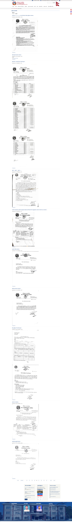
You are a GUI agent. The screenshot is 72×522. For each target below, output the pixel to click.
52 (41, 480)
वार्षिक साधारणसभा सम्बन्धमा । (16, 288)
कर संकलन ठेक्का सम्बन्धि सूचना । (53, 489)
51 (38, 480)
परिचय (16, 6)
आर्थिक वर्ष (13, 12)
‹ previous (22, 480)
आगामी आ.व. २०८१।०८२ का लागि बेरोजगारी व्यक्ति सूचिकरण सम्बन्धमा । (23, 15)
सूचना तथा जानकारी (30, 6)
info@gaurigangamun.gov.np (52, 510)
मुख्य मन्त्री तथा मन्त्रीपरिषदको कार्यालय (16, 511)
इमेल (37, 6)
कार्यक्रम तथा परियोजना (21, 6)
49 (34, 480)
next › (51, 480)
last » (54, 480)
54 (46, 480)
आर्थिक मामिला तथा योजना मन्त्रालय (16, 514)
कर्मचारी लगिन (40, 6)
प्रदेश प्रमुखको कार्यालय (14, 509)
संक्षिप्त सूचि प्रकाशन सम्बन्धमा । (17, 54)
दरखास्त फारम (45, 6)
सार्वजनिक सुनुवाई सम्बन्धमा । (16, 441)
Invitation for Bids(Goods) (53, 496)
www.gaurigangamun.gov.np (54, 511)
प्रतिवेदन (26, 6)
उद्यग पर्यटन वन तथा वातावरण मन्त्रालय (16, 515)
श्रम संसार (13, 504)
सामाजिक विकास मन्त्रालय (15, 513)
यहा (42, 488)
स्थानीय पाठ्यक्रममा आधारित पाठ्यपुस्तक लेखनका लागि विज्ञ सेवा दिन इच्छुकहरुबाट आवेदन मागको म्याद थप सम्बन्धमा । (29, 209)
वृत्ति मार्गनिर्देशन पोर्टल (50, 6)
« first (18, 480)
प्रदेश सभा (13, 510)
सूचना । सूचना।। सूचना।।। (16, 170)
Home (12, 8)
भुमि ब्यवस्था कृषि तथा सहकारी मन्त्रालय (16, 516)
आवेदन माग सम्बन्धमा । (15, 402)
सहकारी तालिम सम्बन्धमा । (16, 249)
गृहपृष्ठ (13, 6)
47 (29, 480)
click (43, 488)
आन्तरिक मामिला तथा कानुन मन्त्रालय (16, 512)
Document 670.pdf (15, 58)
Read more (13, 52)
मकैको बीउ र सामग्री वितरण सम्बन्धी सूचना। (18, 61)
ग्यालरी (35, 6)
